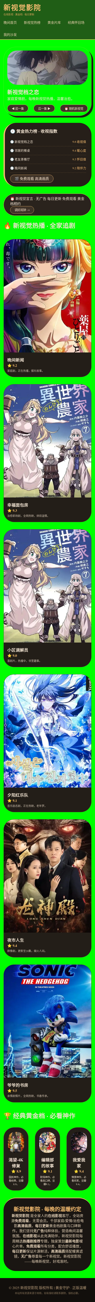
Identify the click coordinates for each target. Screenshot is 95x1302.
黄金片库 (54, 22)
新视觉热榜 (32, 22)
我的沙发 (10, 34)
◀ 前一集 (18, 109)
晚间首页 (10, 22)
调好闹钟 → (22, 210)
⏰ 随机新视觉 (74, 109)
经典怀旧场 (76, 22)
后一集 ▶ (44, 109)
